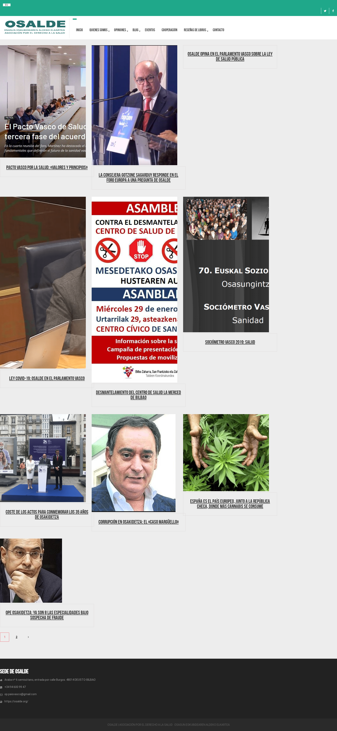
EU (6, 5)
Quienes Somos (98, 30)
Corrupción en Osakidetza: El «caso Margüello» (138, 522)
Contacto (218, 30)
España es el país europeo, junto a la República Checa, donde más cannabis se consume (230, 503)
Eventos (150, 30)
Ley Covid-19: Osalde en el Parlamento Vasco (47, 378)
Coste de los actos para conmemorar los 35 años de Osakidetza (47, 514)
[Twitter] (325, 11)
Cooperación (169, 30)
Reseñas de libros (195, 30)
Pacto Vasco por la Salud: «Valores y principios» (47, 167)
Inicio (79, 30)
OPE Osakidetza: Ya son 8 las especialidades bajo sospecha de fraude (47, 615)
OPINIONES (120, 30)
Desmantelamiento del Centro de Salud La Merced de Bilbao (138, 395)
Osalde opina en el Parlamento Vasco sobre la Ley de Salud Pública (230, 56)
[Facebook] (333, 11)
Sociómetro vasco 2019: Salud (230, 342)
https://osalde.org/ (16, 701)
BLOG (135, 30)
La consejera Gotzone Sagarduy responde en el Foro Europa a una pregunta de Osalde (138, 177)
